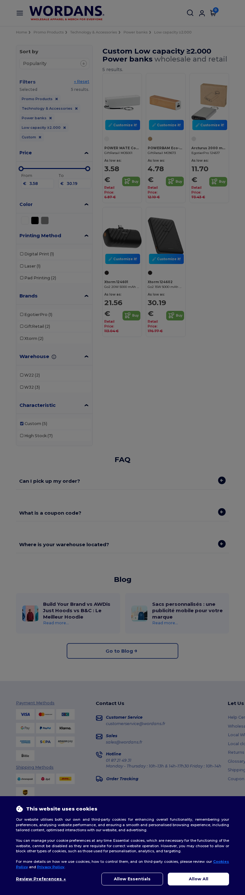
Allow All (198, 879)
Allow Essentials (132, 879)
